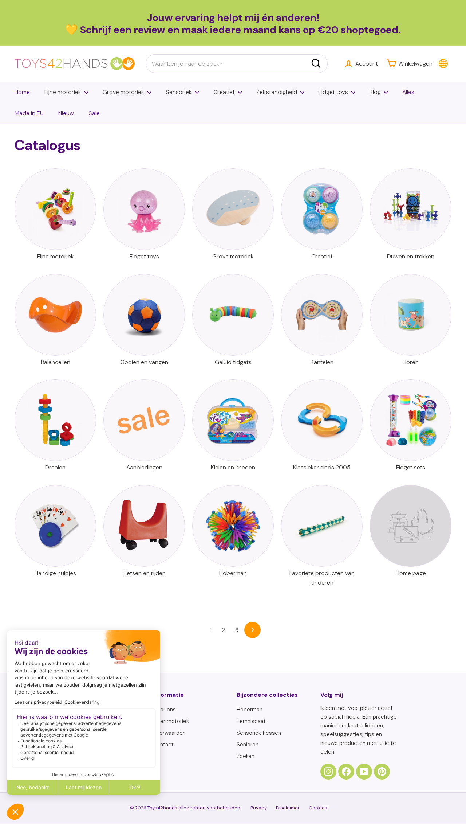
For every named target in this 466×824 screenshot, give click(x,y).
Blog (375, 92)
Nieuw (66, 113)
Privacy (258, 808)
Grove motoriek (123, 92)
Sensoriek (179, 92)
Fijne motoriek (62, 92)
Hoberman (249, 709)
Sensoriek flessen (259, 733)
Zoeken (245, 756)
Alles (408, 92)
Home (22, 92)
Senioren (247, 744)
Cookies (318, 808)
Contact (163, 744)
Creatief (224, 92)
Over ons (164, 709)
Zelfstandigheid (276, 92)
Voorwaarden (169, 733)
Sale (94, 113)
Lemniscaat (251, 721)
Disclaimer (288, 808)
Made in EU (29, 113)
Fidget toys (333, 92)
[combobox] (237, 63)
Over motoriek (171, 721)
